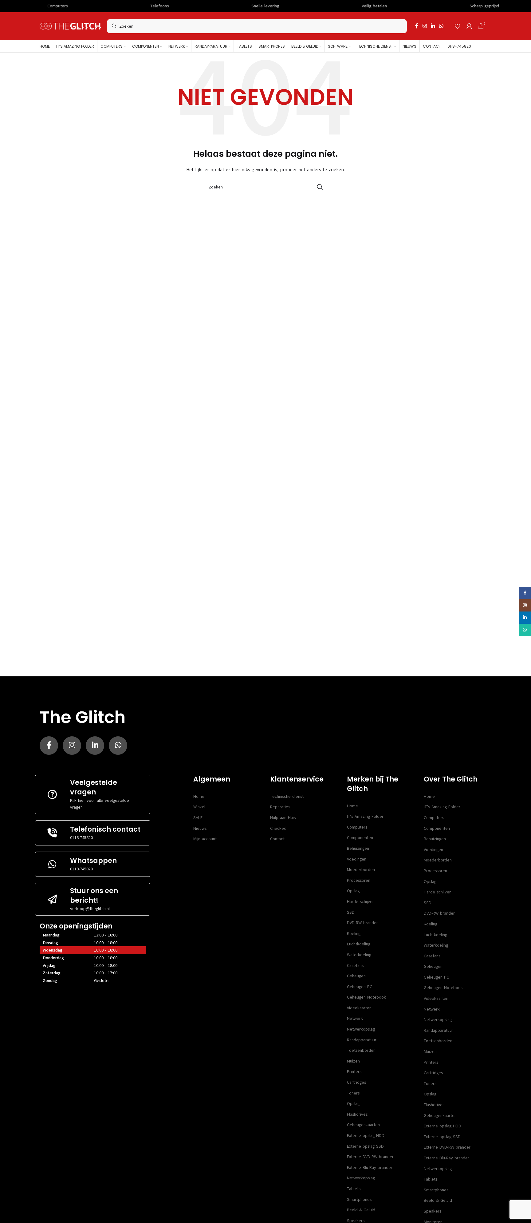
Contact (277, 839)
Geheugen (356, 976)
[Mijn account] (469, 26)
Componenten (360, 838)
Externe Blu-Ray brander (369, 1167)
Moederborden (361, 870)
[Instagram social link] (424, 26)
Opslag (353, 891)
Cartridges (356, 1082)
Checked (278, 828)
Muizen (353, 1061)
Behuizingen (358, 848)
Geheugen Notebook (366, 997)
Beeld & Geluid (361, 1210)
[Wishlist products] (457, 26)
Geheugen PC (359, 987)
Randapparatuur (361, 1040)
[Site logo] (70, 26)
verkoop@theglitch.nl (90, 909)
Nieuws (199, 828)
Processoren (358, 880)
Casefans (355, 965)
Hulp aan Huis (283, 818)
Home (198, 796)
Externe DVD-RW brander (370, 1157)
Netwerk (355, 1018)
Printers (354, 1072)
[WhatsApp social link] (441, 26)
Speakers (432, 1211)
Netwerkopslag (361, 1029)
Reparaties (280, 807)
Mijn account (205, 839)
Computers (357, 827)
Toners (353, 1093)
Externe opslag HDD (365, 1135)
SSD (351, 912)
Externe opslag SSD (365, 1146)
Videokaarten (359, 1008)
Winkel (199, 807)
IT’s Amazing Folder (365, 816)
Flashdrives (357, 1114)
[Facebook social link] (416, 26)
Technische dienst (287, 796)
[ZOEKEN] (320, 187)
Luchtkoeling (358, 944)
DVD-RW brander (362, 923)
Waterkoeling (359, 955)
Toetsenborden (361, 1050)
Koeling (353, 933)
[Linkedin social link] (433, 26)
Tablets (353, 1189)
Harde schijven (361, 901)
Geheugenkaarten (363, 1125)
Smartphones (359, 1199)
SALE (198, 818)
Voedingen (356, 859)
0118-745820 (81, 838)
